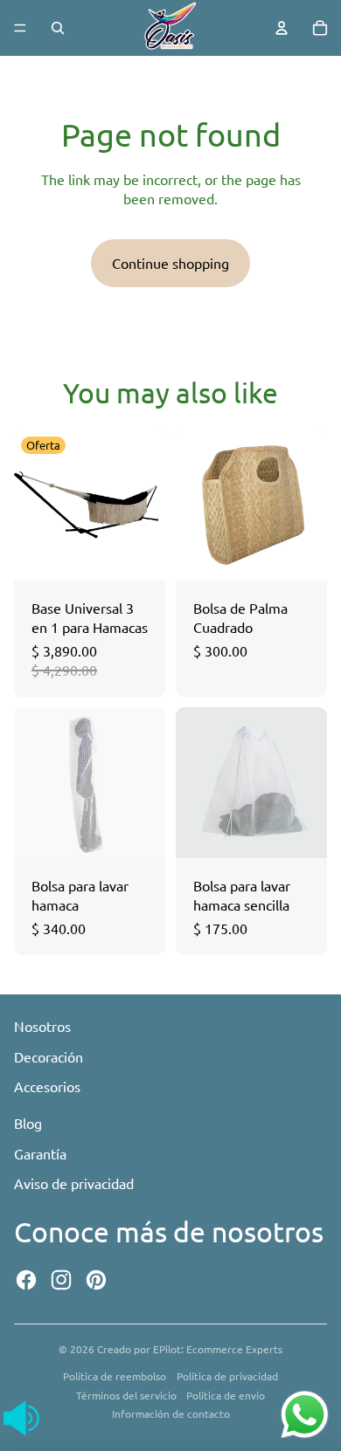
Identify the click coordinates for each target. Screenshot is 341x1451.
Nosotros (42, 1026)
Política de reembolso (114, 1376)
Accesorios (47, 1086)
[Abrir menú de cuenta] (281, 28)
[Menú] (20, 28)
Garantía (40, 1153)
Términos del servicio (126, 1395)
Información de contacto (171, 1413)
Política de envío (225, 1395)
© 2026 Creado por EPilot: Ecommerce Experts (170, 1349)
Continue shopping (170, 263)
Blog (28, 1122)
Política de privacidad (227, 1376)
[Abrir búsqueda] (57, 28)
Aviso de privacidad (74, 1183)
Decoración (48, 1056)
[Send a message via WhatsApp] (304, 1414)
